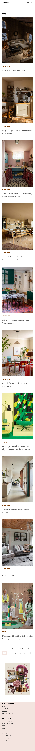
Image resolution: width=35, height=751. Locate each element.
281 (24, 653)
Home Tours (7, 721)
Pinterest (6, 738)
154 (10, 653)
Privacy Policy (8, 713)
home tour (6, 66)
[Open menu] (28, 2)
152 (27, 649)
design (4, 442)
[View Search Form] (32, 2)
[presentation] (17, 40)
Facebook (6, 740)
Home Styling (7, 723)
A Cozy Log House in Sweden (13, 70)
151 (21, 649)
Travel (5, 728)
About (4, 706)
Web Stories (7, 743)
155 (16, 653)
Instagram (6, 736)
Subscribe (6, 711)
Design (5, 726)
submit (5, 708)
